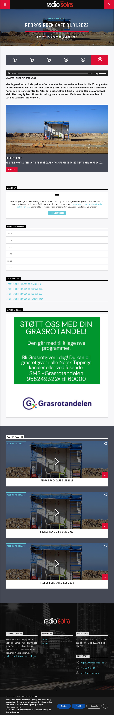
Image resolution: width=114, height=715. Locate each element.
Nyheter (44, 643)
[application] (57, 73)
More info (11, 169)
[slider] (103, 72)
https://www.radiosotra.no (92, 662)
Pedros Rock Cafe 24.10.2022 (57, 531)
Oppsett (94, 706)
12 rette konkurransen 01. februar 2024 (24, 299)
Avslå (78, 706)
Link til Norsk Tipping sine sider (20, 656)
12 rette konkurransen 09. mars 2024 (23, 284)
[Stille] (97, 73)
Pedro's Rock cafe (57, 18)
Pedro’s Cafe (14, 158)
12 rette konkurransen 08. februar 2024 (24, 294)
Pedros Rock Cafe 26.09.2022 (57, 583)
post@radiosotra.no (90, 673)
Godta (64, 706)
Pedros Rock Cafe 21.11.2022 (57, 480)
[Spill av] (9, 73)
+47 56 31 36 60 (88, 668)
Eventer (44, 639)
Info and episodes (57, 213)
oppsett (16, 712)
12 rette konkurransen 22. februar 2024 (24, 289)
